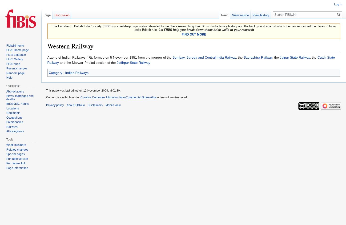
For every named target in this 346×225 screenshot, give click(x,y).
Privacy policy (55, 105)
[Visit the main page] (21, 19)
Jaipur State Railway (295, 57)
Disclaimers (95, 105)
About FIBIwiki (76, 105)
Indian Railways (77, 73)
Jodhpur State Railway (133, 62)
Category (55, 73)
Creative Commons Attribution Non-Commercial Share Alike (118, 97)
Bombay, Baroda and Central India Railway (204, 57)
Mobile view (113, 105)
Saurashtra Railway (258, 57)
